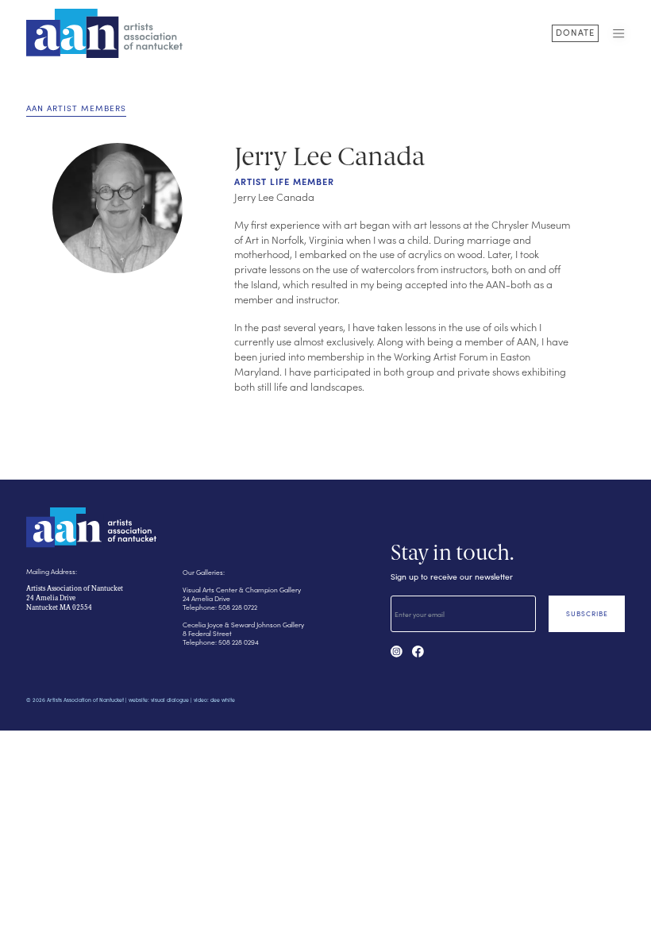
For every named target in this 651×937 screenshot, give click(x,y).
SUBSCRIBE (587, 613)
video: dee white (214, 700)
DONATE (575, 32)
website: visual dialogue (159, 700)
